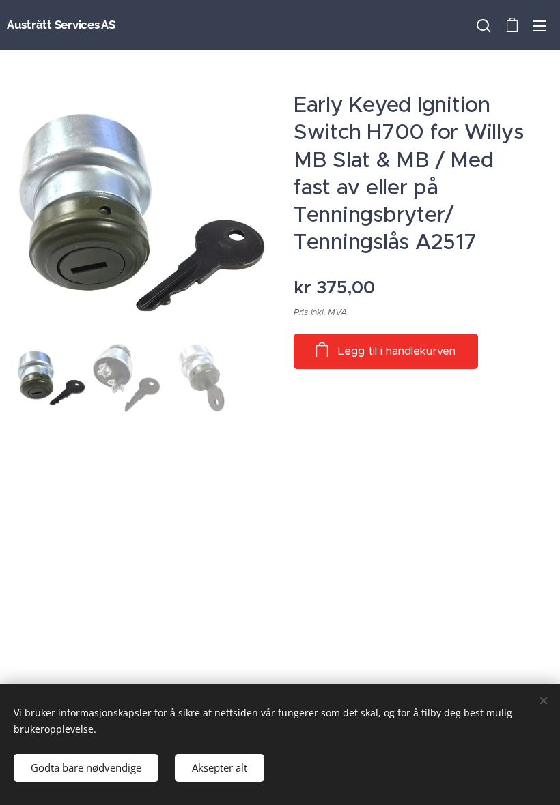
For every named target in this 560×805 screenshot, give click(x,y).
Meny (539, 25)
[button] (483, 25)
